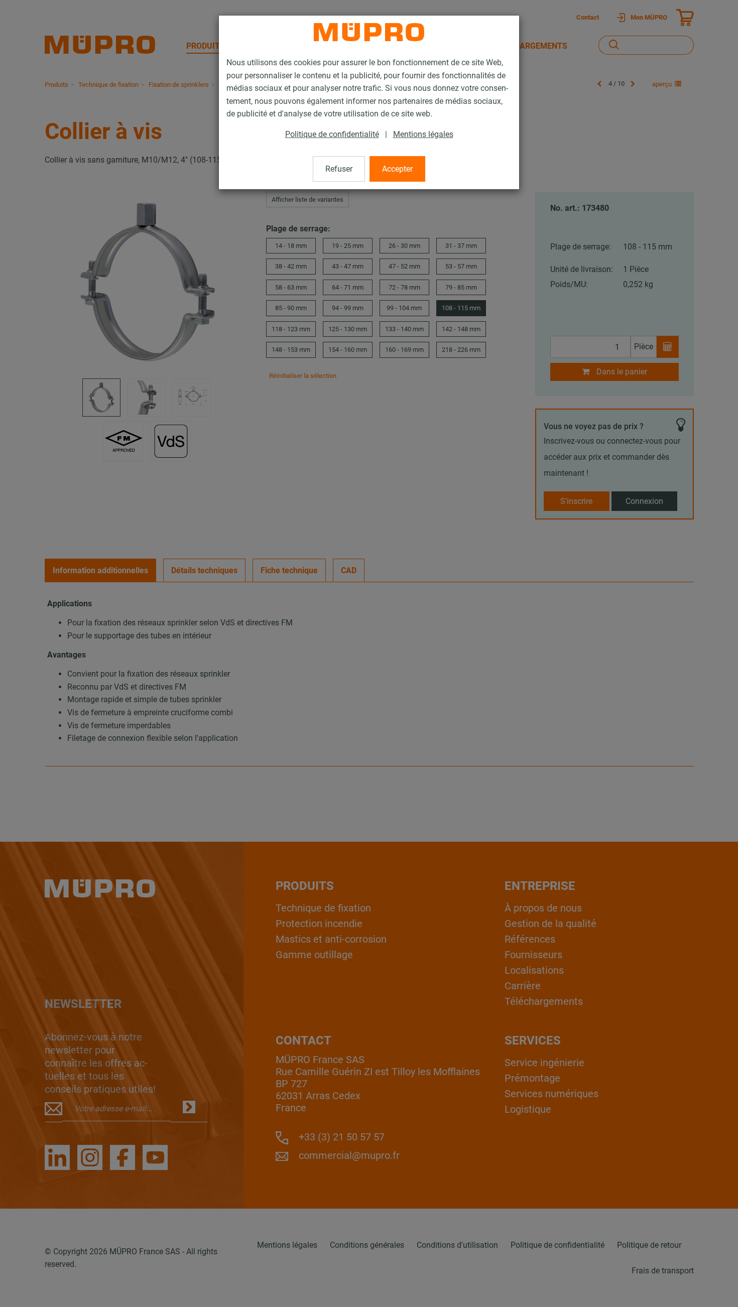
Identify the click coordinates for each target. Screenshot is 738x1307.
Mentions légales (423, 134)
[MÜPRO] (369, 32)
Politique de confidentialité (332, 134)
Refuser (338, 169)
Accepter (397, 169)
